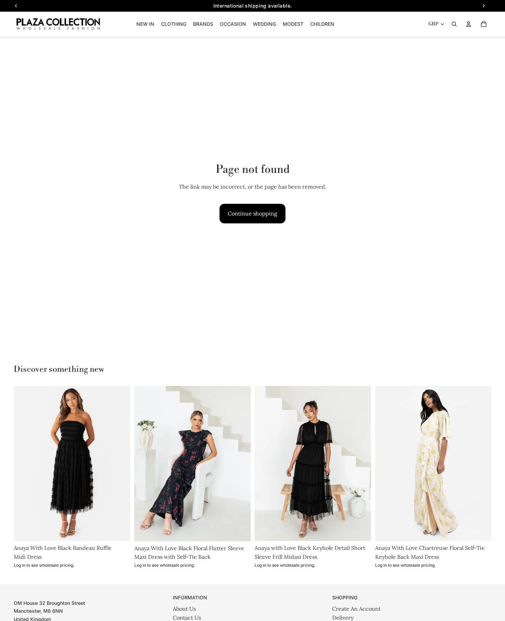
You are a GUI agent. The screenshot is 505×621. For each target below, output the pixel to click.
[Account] (468, 24)
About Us (184, 608)
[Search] (454, 24)
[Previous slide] (24, 463)
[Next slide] (120, 463)
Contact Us (187, 617)
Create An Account (356, 608)
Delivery (343, 617)
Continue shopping (252, 213)
